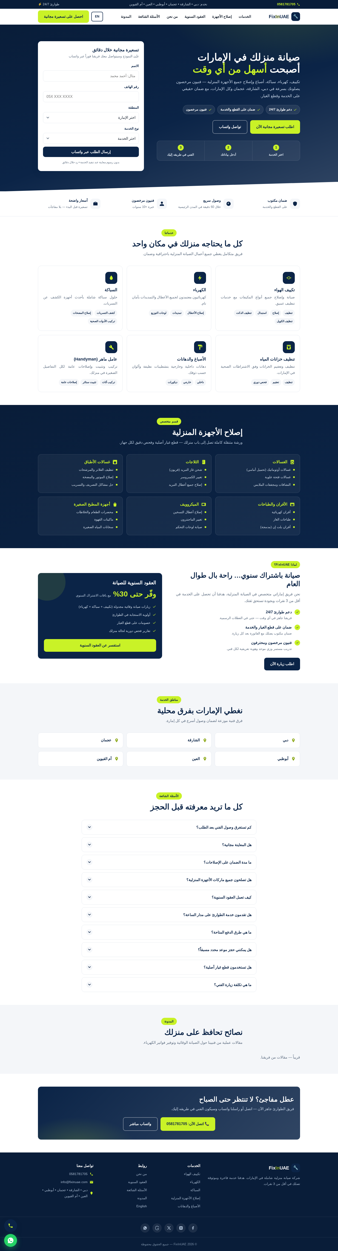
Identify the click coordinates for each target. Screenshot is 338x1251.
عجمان (106, 740)
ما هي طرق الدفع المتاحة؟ (231, 932)
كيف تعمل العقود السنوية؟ (232, 897)
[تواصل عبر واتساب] (10, 1240)
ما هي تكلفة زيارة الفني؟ (233, 985)
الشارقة (194, 740)
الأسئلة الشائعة (149, 16)
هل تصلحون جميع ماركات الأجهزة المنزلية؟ (219, 880)
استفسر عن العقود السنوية (100, 645)
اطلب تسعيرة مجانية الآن (275, 127)
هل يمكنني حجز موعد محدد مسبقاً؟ (225, 950)
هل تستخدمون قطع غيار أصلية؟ (228, 967)
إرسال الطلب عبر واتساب (91, 152)
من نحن (172, 16)
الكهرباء (195, 1182)
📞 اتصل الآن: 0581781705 (187, 1124)
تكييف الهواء (192, 1174)
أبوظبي (283, 759)
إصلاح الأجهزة (222, 16)
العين (196, 759)
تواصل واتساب (230, 127)
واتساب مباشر (140, 1124)
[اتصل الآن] (10, 1225)
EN (97, 16)
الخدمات (245, 16)
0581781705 (286, 4)
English (141, 1206)
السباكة (195, 1190)
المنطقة (133, 107)
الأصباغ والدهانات (189, 1206)
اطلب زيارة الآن (282, 664)
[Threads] (157, 1228)
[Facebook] (193, 1228)
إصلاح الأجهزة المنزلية (185, 1198)
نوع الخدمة (131, 128)
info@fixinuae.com (74, 1182)
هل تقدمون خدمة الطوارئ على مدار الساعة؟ (217, 915)
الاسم (135, 66)
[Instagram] (181, 1228)
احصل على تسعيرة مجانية (63, 16)
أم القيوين (104, 759)
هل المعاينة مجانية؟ (237, 845)
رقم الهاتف (131, 87)
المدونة (126, 16)
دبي (285, 740)
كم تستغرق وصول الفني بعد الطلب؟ (224, 827)
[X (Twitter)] (169, 1228)
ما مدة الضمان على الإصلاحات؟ (228, 862)
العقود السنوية (195, 16)
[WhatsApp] (145, 1228)
